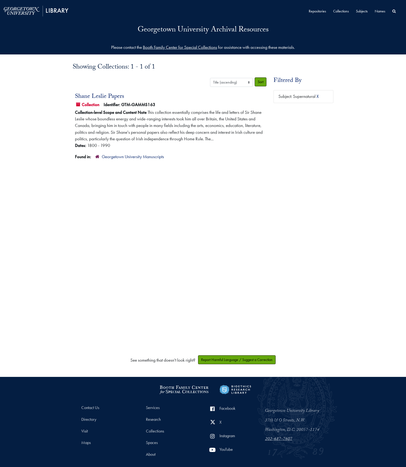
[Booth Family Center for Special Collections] (184, 389)
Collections (341, 11)
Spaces (152, 442)
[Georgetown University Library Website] (36, 10)
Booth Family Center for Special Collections (180, 47)
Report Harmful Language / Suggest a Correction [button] (237, 359)
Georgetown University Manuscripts (133, 157)
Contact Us (90, 407)
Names (380, 11)
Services (153, 407)
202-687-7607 (278, 439)
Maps (86, 442)
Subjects (362, 11)
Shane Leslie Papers (99, 97)
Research (153, 419)
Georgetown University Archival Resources (203, 30)
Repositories (317, 11)
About (151, 454)
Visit (84, 431)
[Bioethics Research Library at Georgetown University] (235, 389)
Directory (88, 419)
